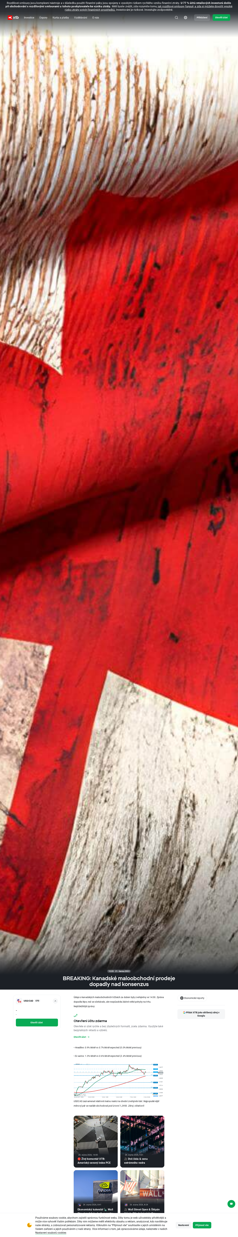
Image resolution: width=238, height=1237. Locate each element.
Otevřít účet (221, 17)
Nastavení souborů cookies (50, 1232)
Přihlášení (202, 17)
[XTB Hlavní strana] (13, 18)
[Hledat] (176, 17)
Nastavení (183, 1225)
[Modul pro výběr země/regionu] (185, 17)
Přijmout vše (202, 1225)
